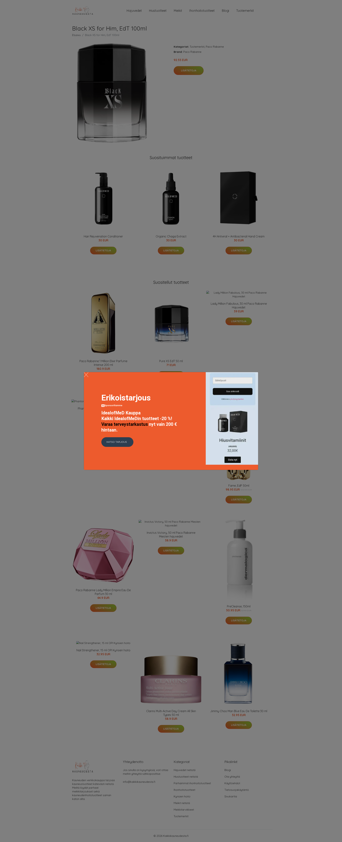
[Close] (86, 374)
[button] (117, 442)
